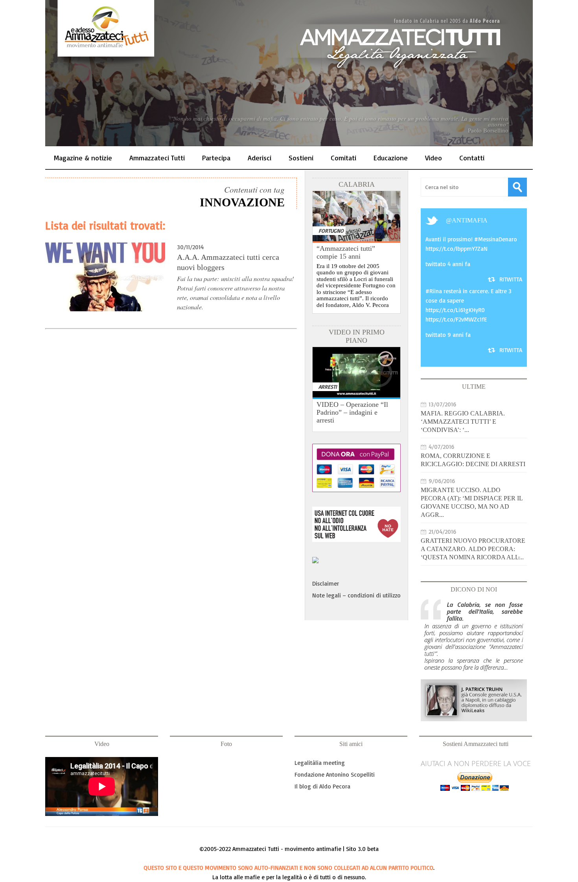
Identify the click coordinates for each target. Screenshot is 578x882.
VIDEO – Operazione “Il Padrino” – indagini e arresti (352, 412)
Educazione (391, 157)
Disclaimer (325, 583)
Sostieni (301, 157)
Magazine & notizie (83, 157)
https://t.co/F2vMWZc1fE (456, 319)
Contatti (471, 157)
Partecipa (216, 157)
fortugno (331, 230)
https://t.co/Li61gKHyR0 (455, 310)
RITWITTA (510, 279)
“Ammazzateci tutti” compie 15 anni (346, 252)
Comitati (343, 157)
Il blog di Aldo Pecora (322, 786)
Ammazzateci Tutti (157, 157)
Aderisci (259, 157)
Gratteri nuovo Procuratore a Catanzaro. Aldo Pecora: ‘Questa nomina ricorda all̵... (473, 548)
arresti (327, 386)
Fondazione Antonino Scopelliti (335, 774)
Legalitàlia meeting (320, 762)
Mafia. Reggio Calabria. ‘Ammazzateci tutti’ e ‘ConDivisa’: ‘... (463, 421)
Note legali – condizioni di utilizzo (356, 595)
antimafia (470, 220)
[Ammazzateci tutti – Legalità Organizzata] (289, 73)
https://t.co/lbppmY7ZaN (456, 248)
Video (433, 157)
